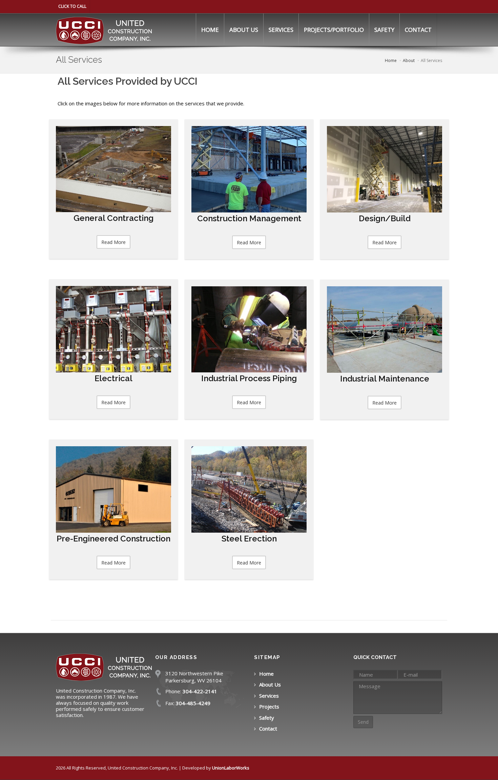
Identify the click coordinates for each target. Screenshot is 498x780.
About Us (270, 684)
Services (269, 695)
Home (266, 673)
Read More (113, 242)
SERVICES (281, 30)
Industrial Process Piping (249, 378)
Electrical (113, 378)
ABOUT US (243, 30)
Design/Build (385, 218)
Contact (268, 728)
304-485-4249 (193, 703)
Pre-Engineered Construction (113, 538)
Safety (266, 717)
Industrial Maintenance (384, 379)
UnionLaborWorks (230, 768)
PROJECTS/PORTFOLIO (334, 30)
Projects (269, 706)
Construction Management (249, 218)
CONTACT (418, 30)
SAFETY (384, 30)
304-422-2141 (200, 691)
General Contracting (113, 218)
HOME (210, 30)
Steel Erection (249, 538)
